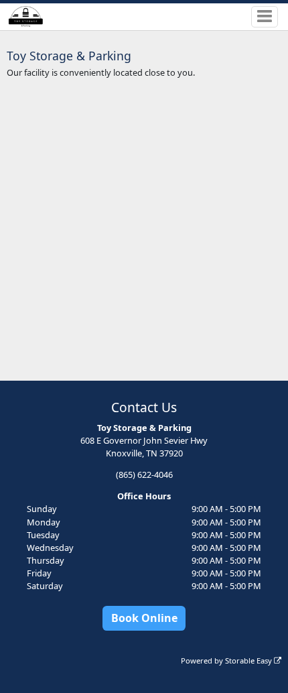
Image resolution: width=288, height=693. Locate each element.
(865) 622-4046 (144, 474)
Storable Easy (249, 660)
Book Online (144, 618)
